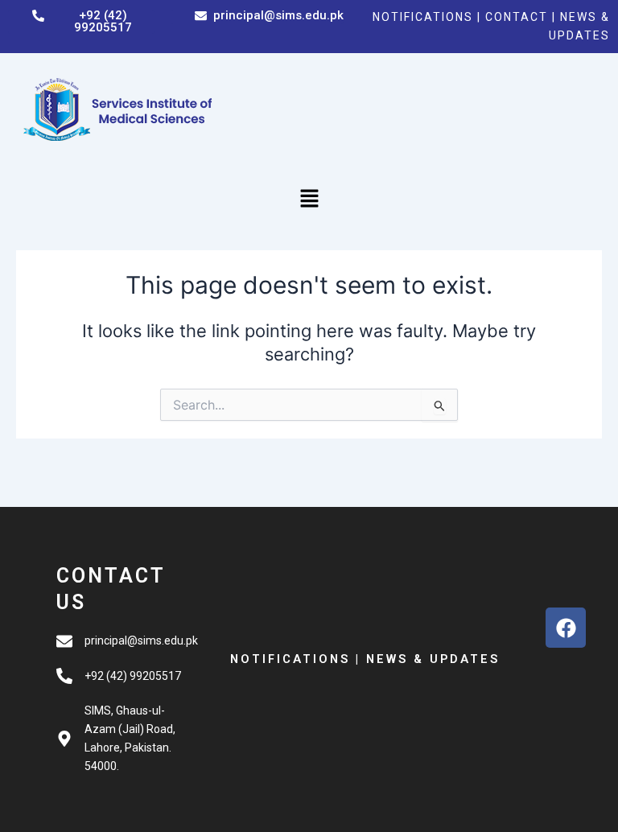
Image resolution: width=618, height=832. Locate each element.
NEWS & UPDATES (433, 659)
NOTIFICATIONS (423, 16)
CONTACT (518, 16)
